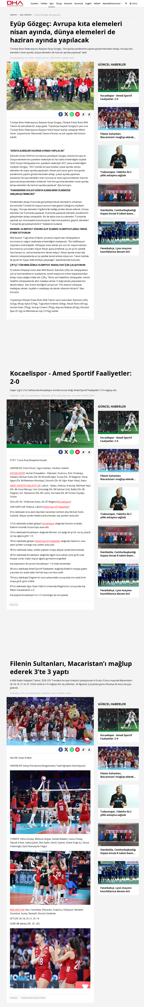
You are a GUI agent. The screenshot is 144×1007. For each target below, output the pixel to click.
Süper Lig (15, 390)
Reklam (97, 3)
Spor (52, 3)
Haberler (13, 15)
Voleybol (27, 680)
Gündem (34, 3)
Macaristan (125, 680)
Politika (44, 3)
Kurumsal (78, 3)
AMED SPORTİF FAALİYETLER (25, 485)
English (88, 3)
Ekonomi (68, 3)
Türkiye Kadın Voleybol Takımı (33, 998)
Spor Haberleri (26, 15)
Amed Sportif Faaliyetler (86, 390)
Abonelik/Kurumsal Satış (114, 3)
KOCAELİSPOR (17, 473)
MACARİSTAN (17, 910)
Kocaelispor (46, 390)
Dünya (59, 3)
